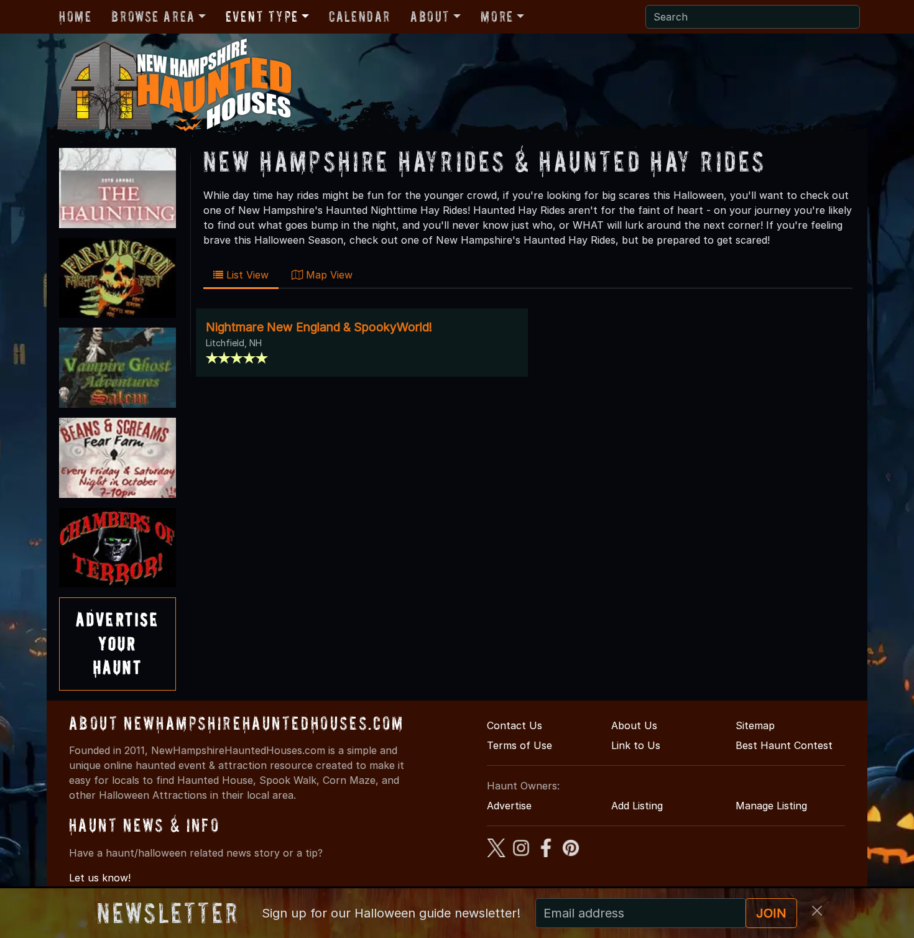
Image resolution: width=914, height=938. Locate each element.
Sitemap (755, 725)
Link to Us (635, 745)
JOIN (771, 913)
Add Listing (637, 805)
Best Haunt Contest (784, 745)
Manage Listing (771, 805)
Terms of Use (519, 745)
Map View (328, 275)
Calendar (359, 16)
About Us (634, 725)
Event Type (262, 16)
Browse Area (153, 16)
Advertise (509, 805)
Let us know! (100, 877)
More (497, 16)
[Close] (817, 910)
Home (75, 16)
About (430, 16)
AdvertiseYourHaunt (117, 643)
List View (246, 275)
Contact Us (514, 725)
